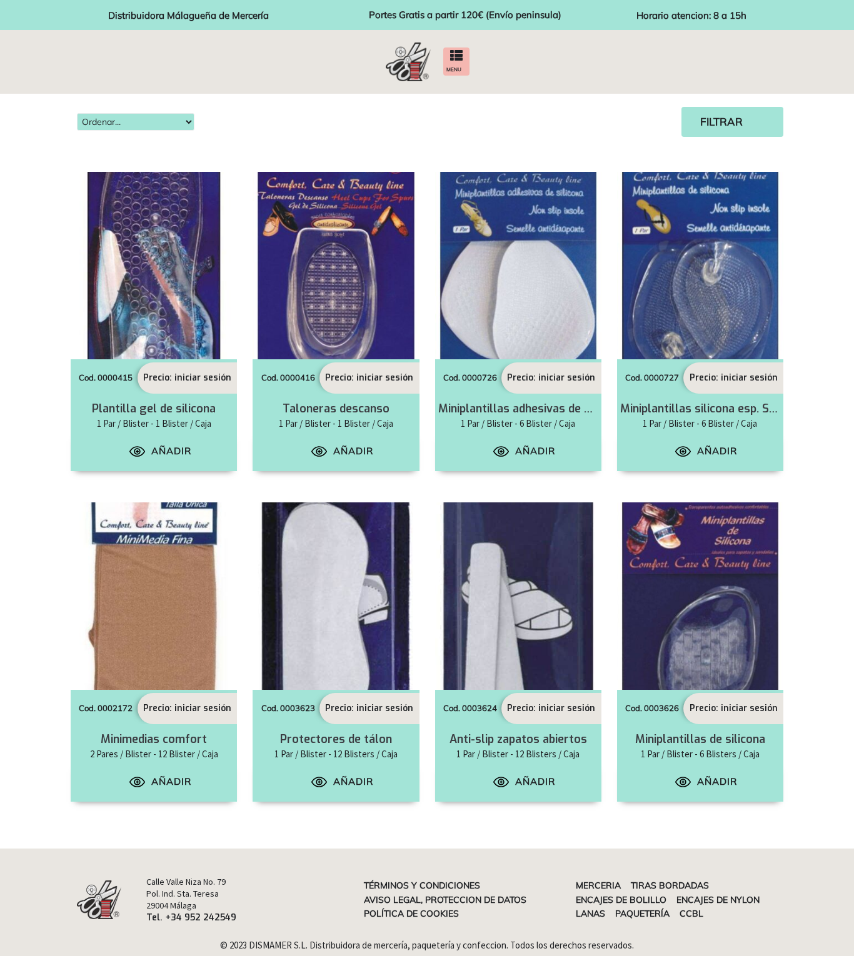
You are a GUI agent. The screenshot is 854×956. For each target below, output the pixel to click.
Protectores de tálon (336, 739)
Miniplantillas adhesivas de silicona (531, 408)
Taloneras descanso (336, 408)
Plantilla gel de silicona (154, 408)
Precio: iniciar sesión (187, 378)
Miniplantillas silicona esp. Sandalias (716, 408)
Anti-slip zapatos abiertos (518, 739)
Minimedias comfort (154, 739)
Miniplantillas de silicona (700, 739)
